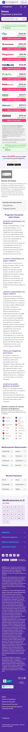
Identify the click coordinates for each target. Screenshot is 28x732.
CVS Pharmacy (21, 420)
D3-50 (4, 480)
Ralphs (7, 433)
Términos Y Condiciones (8, 699)
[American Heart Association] (22, 682)
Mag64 (18, 489)
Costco (20, 438)
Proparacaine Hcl (6, 451)
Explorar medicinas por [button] (10, 542)
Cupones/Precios (8, 205)
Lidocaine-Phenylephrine (20, 460)
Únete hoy (7, 28)
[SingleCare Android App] (13, 560)
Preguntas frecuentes (9, 208)
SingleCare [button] (6, 532)
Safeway (20, 433)
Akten (4, 456)
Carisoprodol (6, 484)
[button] (14, 19)
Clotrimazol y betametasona (6, 489)
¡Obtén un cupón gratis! (14, 38)
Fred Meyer (21, 428)
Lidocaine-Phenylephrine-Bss (6, 460)
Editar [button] (24, 19)
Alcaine (18, 451)
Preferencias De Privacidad (10, 704)
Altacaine (5, 465)
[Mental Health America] (22, 678)
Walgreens (8, 417)
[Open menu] (25, 7)
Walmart (8, 421)
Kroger (20, 417)
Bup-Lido (18, 465)
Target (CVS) (9, 424)
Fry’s (7, 430)
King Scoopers (20, 424)
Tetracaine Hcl (20, 456)
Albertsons (8, 435)
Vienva (17, 480)
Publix (7, 438)
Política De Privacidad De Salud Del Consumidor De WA (12, 707)
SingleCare (8, 724)
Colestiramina (20, 484)
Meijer (19, 435)
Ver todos (5, 503)
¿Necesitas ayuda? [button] (9, 547)
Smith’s (7, 428)
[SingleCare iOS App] (5, 560)
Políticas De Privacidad (8, 702)
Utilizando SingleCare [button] (10, 537)
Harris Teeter (21, 430)
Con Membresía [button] (22, 35)
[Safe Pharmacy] (7, 686)
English (4, 697)
